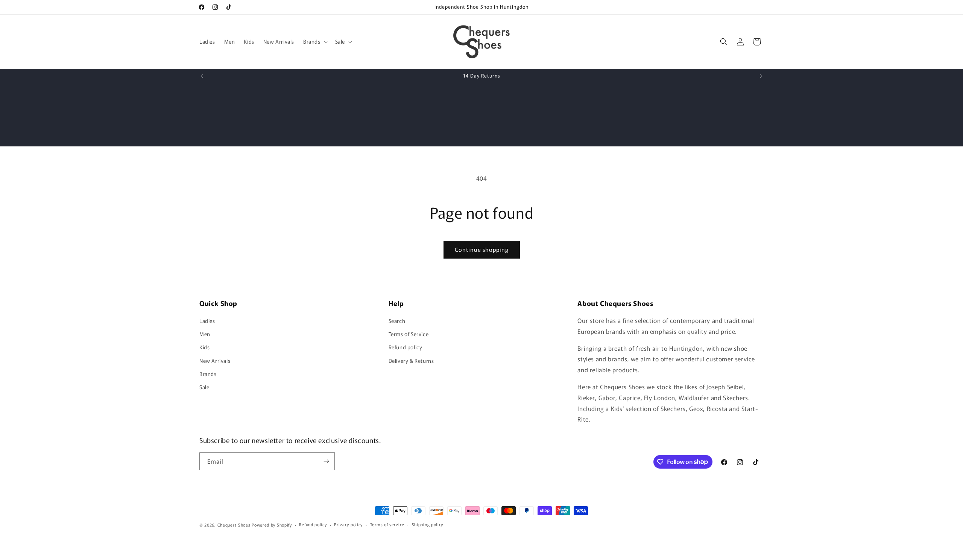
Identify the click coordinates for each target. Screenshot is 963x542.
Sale (204, 387)
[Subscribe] (326, 461)
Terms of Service (409, 334)
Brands (208, 374)
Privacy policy (348, 524)
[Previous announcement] (202, 76)
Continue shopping (482, 249)
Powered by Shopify (272, 525)
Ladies (207, 320)
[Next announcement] (761, 76)
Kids (204, 347)
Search (397, 320)
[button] (315, 41)
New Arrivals (214, 360)
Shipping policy (428, 524)
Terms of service (387, 524)
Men (204, 334)
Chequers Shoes (234, 525)
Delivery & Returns (411, 360)
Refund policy (405, 347)
